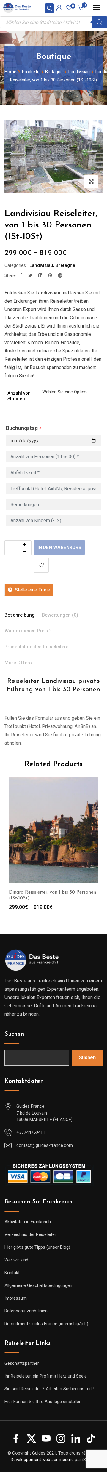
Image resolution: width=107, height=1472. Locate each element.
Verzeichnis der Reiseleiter (30, 1234)
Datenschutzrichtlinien (26, 1311)
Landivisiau (41, 265)
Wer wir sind (16, 1260)
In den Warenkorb (59, 547)
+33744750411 (30, 1132)
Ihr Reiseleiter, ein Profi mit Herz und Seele (45, 1376)
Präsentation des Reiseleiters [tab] (36, 647)
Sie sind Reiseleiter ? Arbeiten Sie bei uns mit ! (49, 1388)
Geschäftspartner (21, 1363)
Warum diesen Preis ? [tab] (28, 631)
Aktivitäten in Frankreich (27, 1221)
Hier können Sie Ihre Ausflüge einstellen (42, 1401)
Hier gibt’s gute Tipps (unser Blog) (37, 1247)
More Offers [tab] (18, 663)
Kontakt (12, 1272)
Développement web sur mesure (42, 1459)
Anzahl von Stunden (19, 396)
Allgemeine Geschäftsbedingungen (38, 1285)
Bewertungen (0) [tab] (60, 615)
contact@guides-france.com (44, 1145)
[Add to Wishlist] (41, 565)
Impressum (15, 1298)
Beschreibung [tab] (19, 615)
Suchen (14, 1034)
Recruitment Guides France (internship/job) (46, 1323)
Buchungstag (23, 428)
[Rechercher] (99, 22)
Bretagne (65, 265)
